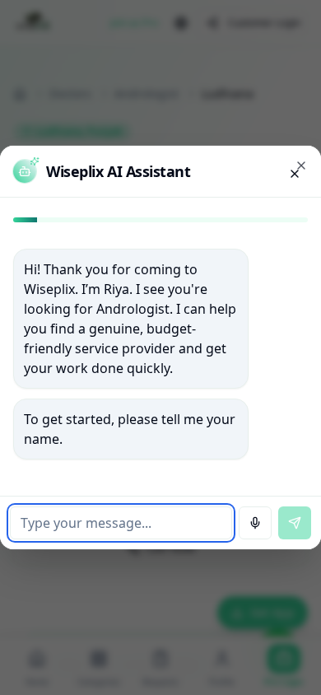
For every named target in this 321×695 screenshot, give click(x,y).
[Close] (301, 165)
